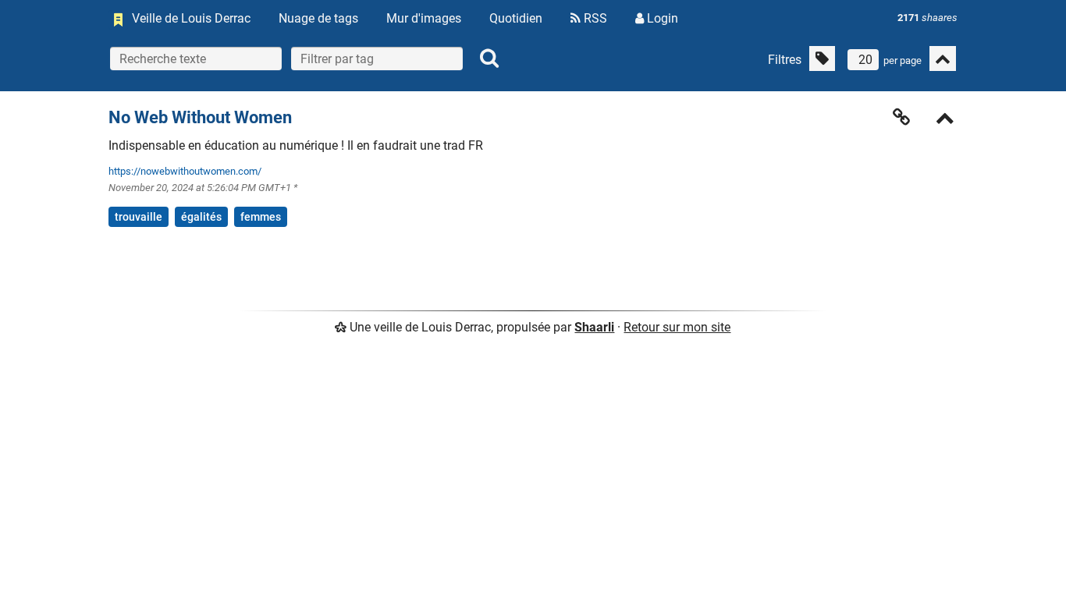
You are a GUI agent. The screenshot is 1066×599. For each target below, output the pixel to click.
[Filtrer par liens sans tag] (822, 58)
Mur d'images (423, 18)
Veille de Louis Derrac (191, 18)
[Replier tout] (942, 58)
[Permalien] (901, 117)
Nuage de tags (318, 18)
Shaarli (594, 327)
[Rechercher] (489, 58)
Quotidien (515, 18)
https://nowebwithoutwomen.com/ (184, 171)
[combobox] (377, 58)
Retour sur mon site (677, 327)
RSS (594, 18)
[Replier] (945, 119)
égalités (201, 217)
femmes (260, 217)
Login (661, 18)
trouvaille (138, 217)
